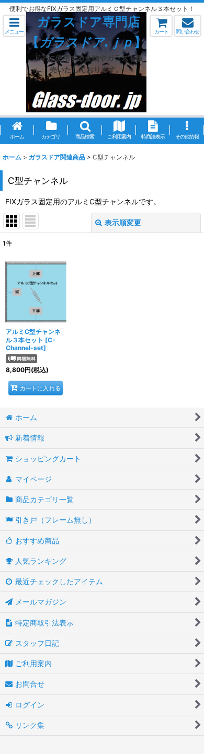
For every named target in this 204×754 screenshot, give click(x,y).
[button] (14, 26)
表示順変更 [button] (123, 222)
